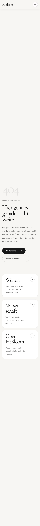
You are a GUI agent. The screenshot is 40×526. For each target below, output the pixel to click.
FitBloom (7, 4)
